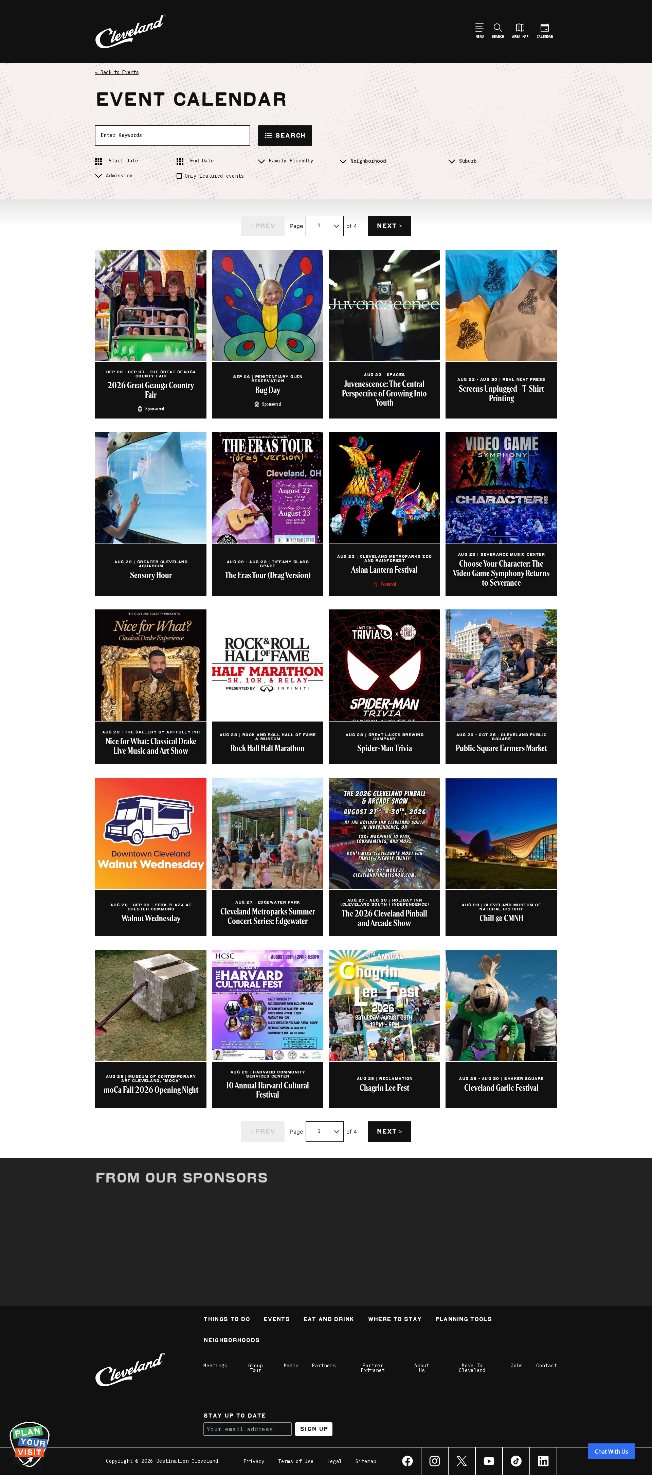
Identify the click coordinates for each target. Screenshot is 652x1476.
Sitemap (366, 1461)
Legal (334, 1461)
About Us (421, 1368)
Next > (389, 226)
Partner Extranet (373, 1368)
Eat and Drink (328, 1320)
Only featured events (214, 176)
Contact (546, 1366)
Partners (324, 1366)
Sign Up (314, 1429)
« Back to (117, 72)
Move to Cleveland (472, 1368)
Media (291, 1366)
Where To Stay (395, 1320)
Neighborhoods (231, 1341)
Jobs (517, 1366)
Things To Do (226, 1320)
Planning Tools (463, 1320)
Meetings (215, 1366)
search (290, 135)
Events (277, 1320)
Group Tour (255, 1368)
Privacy (254, 1461)
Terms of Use (295, 1461)
